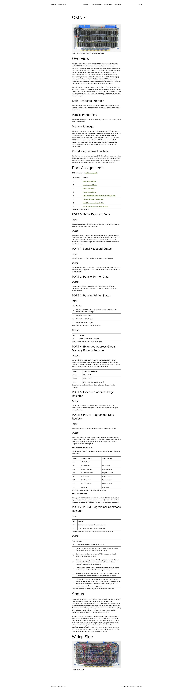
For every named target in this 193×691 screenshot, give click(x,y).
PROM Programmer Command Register (95, 206)
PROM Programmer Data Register (93, 203)
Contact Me (117, 4)
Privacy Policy (108, 4)
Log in (140, 4)
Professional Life (96, 4)
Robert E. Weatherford (58, 5)
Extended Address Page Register (93, 199)
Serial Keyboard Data (89, 181)
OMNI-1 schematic (91, 173)
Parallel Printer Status (89, 192)
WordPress (138, 686)
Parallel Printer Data (89, 188)
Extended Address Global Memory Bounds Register (99, 196)
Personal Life (86, 4)
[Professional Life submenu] (102, 4)
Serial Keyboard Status (90, 185)
